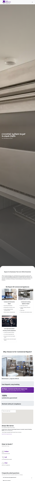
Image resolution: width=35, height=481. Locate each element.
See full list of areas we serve (7, 434)
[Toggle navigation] (32, 2)
